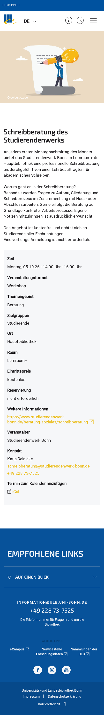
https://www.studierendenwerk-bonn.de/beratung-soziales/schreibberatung (47, 419)
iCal (15, 491)
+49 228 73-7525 (23, 473)
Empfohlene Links (45, 553)
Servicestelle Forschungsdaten (49, 651)
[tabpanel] (52, 67)
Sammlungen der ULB (84, 651)
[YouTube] (66, 670)
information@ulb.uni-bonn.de (52, 602)
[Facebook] (37, 670)
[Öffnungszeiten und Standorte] (80, 21)
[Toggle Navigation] (93, 21)
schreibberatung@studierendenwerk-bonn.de (48, 466)
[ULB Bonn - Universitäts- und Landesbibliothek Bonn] (10, 20)
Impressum (31, 696)
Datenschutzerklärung (64, 696)
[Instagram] (52, 670)
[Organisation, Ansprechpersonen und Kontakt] (68, 21)
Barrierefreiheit (49, 704)
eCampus (17, 649)
